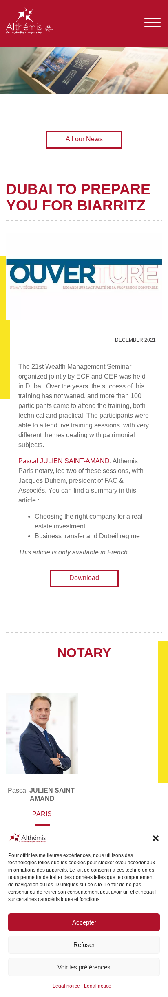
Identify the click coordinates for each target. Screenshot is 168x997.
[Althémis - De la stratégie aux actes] (29, 22)
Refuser (84, 944)
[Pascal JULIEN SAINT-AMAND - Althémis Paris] (42, 733)
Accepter (84, 922)
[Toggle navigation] (152, 22)
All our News (84, 139)
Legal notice (66, 986)
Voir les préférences (84, 967)
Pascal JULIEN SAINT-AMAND (64, 461)
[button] (156, 838)
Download (84, 577)
